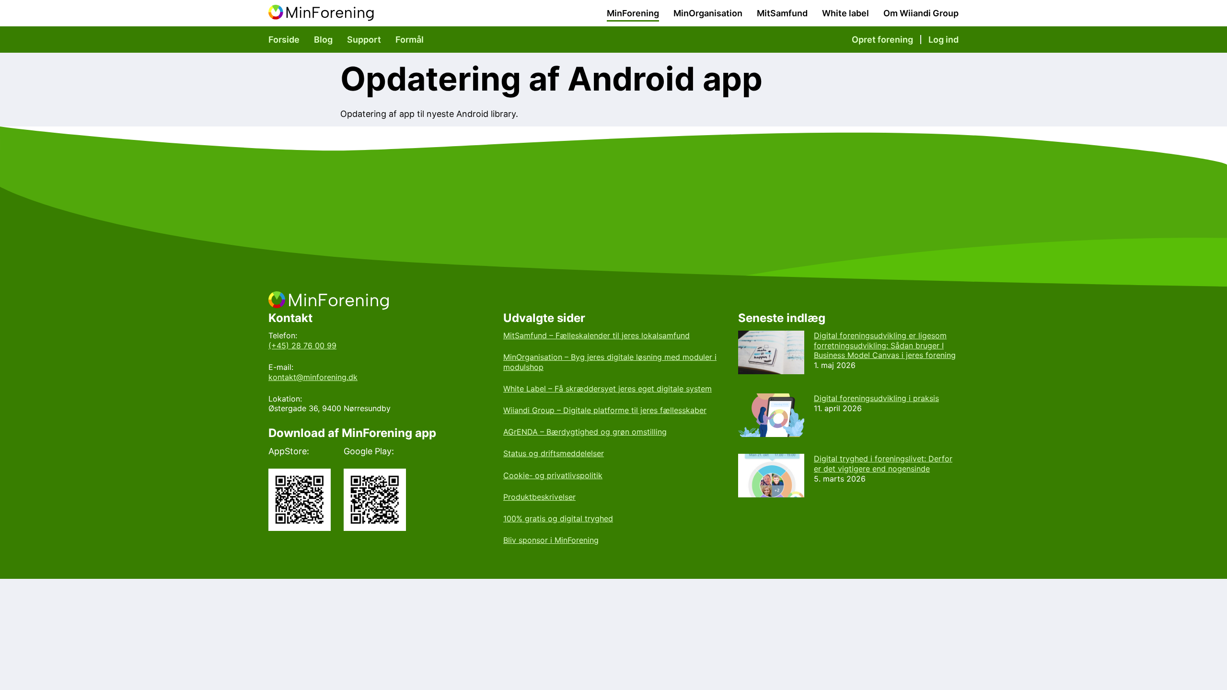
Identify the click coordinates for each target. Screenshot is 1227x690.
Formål (409, 39)
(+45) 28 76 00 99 (302, 345)
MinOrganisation (707, 13)
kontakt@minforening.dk (313, 377)
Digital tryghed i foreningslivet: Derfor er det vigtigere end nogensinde (883, 463)
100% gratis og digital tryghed (558, 518)
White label (845, 13)
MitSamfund (782, 13)
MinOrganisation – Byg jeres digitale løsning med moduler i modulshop (610, 362)
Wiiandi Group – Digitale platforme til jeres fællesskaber (604, 410)
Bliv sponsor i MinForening (551, 540)
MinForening (633, 13)
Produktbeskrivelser (539, 497)
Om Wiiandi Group (921, 13)
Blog (323, 39)
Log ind (943, 39)
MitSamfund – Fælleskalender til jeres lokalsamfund (596, 335)
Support (364, 39)
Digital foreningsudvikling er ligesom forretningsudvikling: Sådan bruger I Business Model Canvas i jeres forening (885, 345)
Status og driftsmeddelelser (553, 453)
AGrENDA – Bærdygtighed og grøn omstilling (585, 432)
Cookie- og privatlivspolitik (552, 475)
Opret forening (882, 39)
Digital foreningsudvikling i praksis (876, 398)
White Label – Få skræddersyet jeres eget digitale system (607, 388)
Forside (284, 39)
